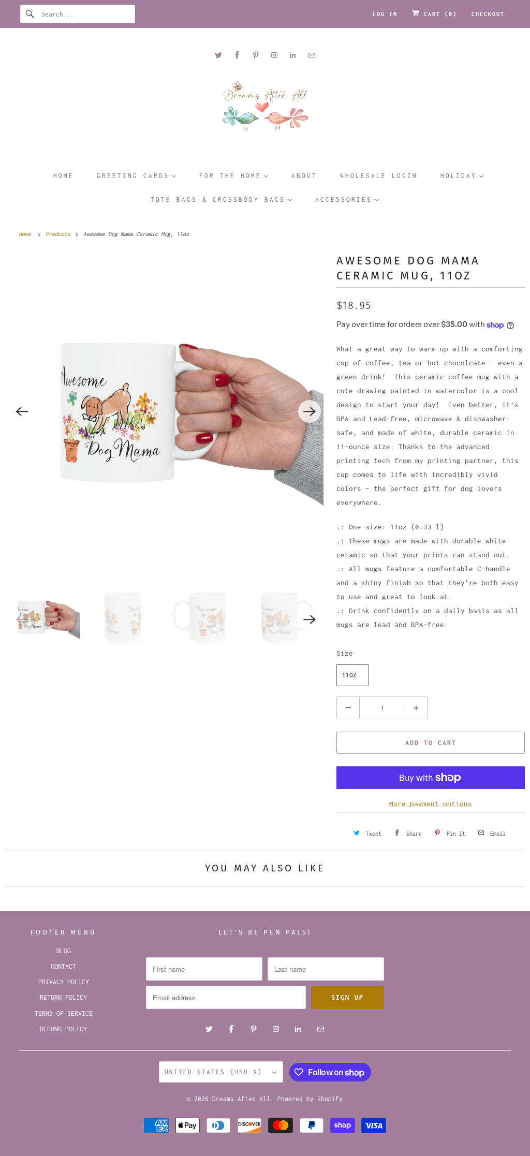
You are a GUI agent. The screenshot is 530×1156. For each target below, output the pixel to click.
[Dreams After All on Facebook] (237, 55)
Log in (385, 14)
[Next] (309, 411)
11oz (349, 675)
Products (59, 234)
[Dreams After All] (265, 109)
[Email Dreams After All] (311, 55)
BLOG (63, 951)
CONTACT (63, 966)
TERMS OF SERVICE (64, 1013)
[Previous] (21, 411)
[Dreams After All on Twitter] (218, 55)
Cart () (438, 14)
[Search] (30, 14)
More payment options (430, 803)
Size (344, 653)
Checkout (488, 14)
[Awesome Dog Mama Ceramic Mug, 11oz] (165, 411)
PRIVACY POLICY (63, 982)
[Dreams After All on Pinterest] (255, 55)
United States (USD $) (216, 1072)
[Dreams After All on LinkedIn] (293, 55)
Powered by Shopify (310, 1098)
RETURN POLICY (63, 997)
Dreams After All (241, 1098)
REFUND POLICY (63, 1029)
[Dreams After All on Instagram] (274, 55)
